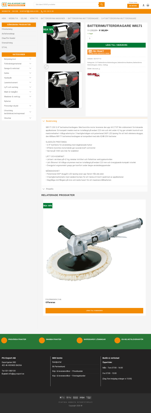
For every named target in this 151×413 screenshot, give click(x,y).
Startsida (63, 402)
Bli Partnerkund (58, 366)
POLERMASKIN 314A (53, 300)
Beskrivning (51, 121)
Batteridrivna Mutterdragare (83, 18)
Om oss (15, 11)
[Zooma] (46, 67)
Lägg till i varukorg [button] (94, 310)
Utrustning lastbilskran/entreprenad (14, 112)
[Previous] (45, 110)
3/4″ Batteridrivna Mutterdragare (118, 18)
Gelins (24, 18)
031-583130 (10, 371)
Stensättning (7, 43)
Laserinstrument (11, 82)
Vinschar (7, 118)
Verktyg (34, 18)
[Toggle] (30, 59)
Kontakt (23, 11)
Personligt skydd (11, 106)
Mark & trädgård (10, 92)
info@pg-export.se (16, 374)
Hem (4, 18)
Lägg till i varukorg (116, 45)
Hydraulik (8, 78)
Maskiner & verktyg (12, 96)
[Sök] (102, 4)
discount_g (96, 69)
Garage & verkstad (11, 68)
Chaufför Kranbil (8, 38)
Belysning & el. (10, 59)
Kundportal (56, 362)
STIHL (4, 47)
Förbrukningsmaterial (12, 64)
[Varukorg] (148, 5)
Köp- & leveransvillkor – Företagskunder (68, 376)
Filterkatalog (7, 29)
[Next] (52, 65)
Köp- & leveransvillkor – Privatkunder (67, 371)
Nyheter (7, 101)
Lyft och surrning (11, 87)
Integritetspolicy (84, 402)
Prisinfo (49, 189)
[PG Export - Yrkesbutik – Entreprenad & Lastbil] (13, 4)
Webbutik (6, 11)
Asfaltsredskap (8, 34)
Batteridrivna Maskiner (53, 18)
